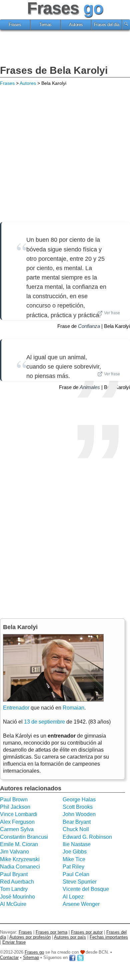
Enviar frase (14, 942)
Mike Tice (74, 859)
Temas (45, 24)
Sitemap (31, 957)
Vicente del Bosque (86, 889)
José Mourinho (17, 897)
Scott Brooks (78, 807)
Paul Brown (14, 799)
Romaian (73, 708)
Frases (15, 24)
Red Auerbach (17, 882)
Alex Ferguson (17, 822)
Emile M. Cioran (19, 844)
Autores (76, 24)
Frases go (34, 952)
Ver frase (112, 313)
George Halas (79, 799)
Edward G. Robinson (87, 837)
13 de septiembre (44, 722)
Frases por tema (51, 932)
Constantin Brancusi (24, 837)
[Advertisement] (65, 48)
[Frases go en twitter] (80, 957)
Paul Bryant (14, 874)
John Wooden (79, 814)
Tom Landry (14, 889)
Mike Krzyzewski (20, 859)
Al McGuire (13, 904)
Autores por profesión (30, 937)
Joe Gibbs (75, 851)
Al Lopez (73, 897)
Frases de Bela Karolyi (54, 70)
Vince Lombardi (18, 814)
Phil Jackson (15, 807)
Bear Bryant (77, 822)
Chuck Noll (76, 829)
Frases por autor (87, 932)
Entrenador (16, 708)
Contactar (9, 957)
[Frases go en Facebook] (72, 957)
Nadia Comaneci (20, 866)
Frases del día (106, 24)
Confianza (89, 326)
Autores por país (70, 937)
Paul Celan (76, 874)
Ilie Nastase (77, 844)
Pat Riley (73, 866)
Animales (90, 387)
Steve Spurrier (80, 882)
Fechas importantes (109, 937)
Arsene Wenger (81, 904)
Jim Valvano (14, 851)
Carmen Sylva (17, 829)
